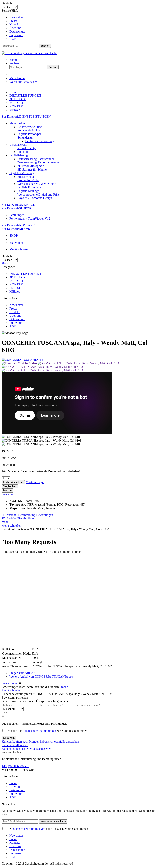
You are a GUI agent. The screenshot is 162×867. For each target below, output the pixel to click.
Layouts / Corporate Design (34, 198)
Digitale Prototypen (29, 134)
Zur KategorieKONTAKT (18, 225)
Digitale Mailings (28, 191)
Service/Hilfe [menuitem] (13, 24)
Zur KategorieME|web (16, 228)
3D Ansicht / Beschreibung (18, 515)
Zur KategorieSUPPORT (17, 208)
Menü (13, 59)
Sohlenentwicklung (29, 130)
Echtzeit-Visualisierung (39, 141)
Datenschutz (17, 31)
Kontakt (14, 24)
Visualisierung (18, 144)
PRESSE (15, 288)
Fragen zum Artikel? (22, 673)
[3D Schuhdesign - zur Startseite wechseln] (29, 53)
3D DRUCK (17, 277)
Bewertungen (45, 515)
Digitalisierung (18, 155)
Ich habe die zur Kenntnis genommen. (47, 730)
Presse (13, 21)
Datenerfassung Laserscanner (35, 159)
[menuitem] (84, 17)
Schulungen (16, 215)
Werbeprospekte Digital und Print (38, 194)
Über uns (15, 28)
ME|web (14, 291)
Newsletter (16, 17)
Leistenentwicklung (29, 126)
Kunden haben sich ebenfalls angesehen (54, 741)
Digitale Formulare (29, 187)
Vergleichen (9, 486)
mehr (5, 522)
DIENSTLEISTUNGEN (25, 273)
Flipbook (23, 151)
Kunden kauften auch (15, 741)
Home (5, 263)
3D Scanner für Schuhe (32, 169)
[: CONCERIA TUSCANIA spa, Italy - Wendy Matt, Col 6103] (78, 363)
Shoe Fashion (17, 123)
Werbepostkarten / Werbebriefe (36, 183)
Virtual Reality (26, 148)
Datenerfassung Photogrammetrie (38, 162)
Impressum (16, 35)
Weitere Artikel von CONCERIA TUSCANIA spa (41, 676)
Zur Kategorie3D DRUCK (18, 204)
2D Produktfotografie (30, 166)
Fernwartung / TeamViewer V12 (29, 218)
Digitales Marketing (21, 173)
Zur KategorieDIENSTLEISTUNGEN (26, 116)
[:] (20, 363)
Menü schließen (19, 249)
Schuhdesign (25, 137)
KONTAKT (17, 284)
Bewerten (8, 494)
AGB (12, 38)
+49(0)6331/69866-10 (15, 766)
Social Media (25, 176)
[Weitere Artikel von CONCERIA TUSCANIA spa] (22, 359)
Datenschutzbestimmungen (39, 730)
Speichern (9, 737)
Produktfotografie (28, 180)
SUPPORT (16, 280)
